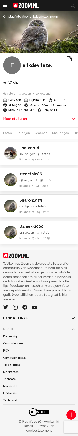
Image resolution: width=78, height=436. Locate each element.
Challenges (60, 133)
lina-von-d (29, 147)
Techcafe (9, 379)
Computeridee (13, 343)
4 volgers (25, 93)
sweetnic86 (30, 174)
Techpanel (10, 400)
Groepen (41, 133)
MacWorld (10, 386)
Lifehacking (10, 393)
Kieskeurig (10, 336)
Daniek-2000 (31, 226)
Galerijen (23, 133)
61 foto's (9, 93)
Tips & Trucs (11, 364)
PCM (6, 350)
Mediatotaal (11, 372)
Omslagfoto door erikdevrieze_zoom (30, 16)
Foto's (7, 133)
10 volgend (43, 93)
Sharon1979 (30, 200)
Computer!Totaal (14, 357)
